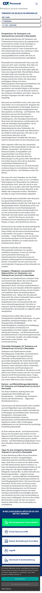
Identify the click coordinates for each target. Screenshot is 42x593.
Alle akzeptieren (20, 579)
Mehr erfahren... (7, 588)
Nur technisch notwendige (20, 584)
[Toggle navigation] (36, 4)
